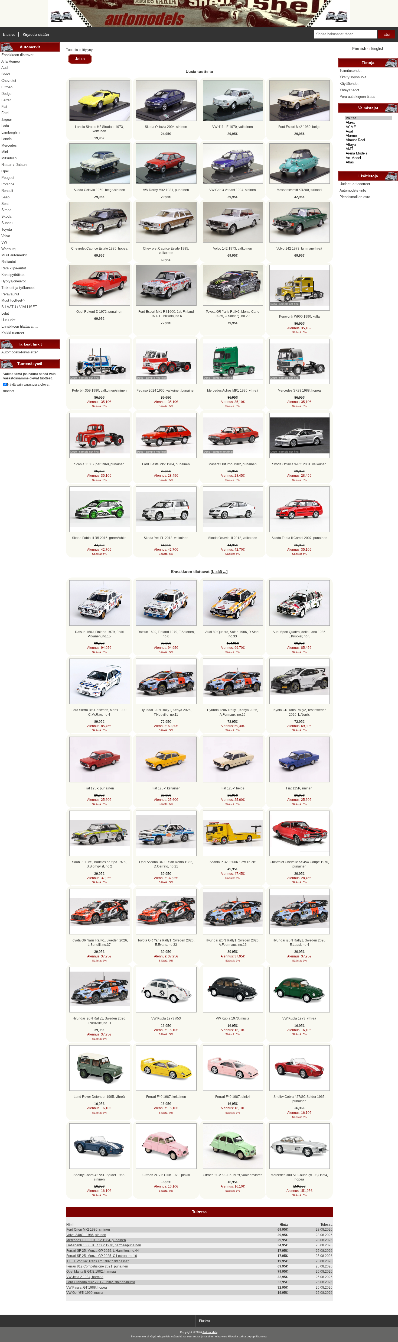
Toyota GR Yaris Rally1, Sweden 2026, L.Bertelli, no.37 (99, 942)
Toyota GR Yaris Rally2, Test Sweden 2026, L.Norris (299, 712)
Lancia (6, 139)
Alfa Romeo (10, 61)
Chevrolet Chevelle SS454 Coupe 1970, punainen (299, 864)
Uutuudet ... (10, 320)
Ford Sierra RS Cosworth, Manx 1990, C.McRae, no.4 (99, 712)
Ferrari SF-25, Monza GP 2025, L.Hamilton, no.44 (102, 1250)
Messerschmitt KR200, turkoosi (299, 190)
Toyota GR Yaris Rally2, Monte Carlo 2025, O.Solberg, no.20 (232, 314)
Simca (6, 210)
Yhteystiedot (349, 90)
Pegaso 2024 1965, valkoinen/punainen (165, 390)
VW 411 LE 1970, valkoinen (232, 126)
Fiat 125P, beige (232, 788)
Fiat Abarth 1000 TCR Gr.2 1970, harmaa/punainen (103, 1245)
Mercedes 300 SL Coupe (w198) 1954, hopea (299, 1177)
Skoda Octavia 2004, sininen (166, 126)
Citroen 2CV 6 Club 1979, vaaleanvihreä (233, 1175)
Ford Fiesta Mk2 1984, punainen (166, 464)
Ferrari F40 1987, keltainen (166, 1096)
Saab (5, 197)
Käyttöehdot (349, 84)
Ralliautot (8, 262)
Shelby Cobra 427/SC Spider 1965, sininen (99, 1177)
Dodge (6, 94)
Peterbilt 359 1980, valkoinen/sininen (99, 390)
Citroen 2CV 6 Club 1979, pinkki (166, 1175)
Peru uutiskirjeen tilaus (357, 97)
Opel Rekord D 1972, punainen (99, 311)
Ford (4, 113)
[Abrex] (368, 122)
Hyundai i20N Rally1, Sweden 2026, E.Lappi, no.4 (299, 942)
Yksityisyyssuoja (353, 77)
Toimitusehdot (350, 71)
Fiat (4, 107)
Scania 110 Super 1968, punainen (99, 464)
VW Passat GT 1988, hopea (86, 1287)
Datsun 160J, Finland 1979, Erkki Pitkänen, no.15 (99, 634)
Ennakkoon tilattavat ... (19, 326)
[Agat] (368, 131)
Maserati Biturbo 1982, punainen (232, 464)
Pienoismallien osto (355, 197)
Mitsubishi (9, 158)
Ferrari (6, 100)
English (377, 48)
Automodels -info (353, 190)
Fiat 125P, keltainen (166, 788)
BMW (5, 74)
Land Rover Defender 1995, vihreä (99, 1096)
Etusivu (9, 34)
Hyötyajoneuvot (13, 281)
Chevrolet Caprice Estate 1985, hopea (99, 248)
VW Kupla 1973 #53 (166, 1018)
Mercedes (9, 145)
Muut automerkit (14, 255)
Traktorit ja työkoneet (18, 288)
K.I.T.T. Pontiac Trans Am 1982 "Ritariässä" (97, 1261)
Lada (5, 126)
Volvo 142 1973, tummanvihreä (299, 248)
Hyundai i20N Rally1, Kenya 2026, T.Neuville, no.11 (166, 712)
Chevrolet (8, 81)
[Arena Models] (368, 153)
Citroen (6, 87)
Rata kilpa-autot (13, 268)
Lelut (5, 313)
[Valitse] (368, 118)
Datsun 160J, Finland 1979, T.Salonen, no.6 (166, 634)
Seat (5, 204)
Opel (5, 171)
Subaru (6, 223)
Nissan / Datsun (14, 165)
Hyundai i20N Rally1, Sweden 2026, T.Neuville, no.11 (99, 1020)
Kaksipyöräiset (13, 275)
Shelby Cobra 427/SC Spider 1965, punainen (299, 1099)
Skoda (6, 216)
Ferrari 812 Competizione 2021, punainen (97, 1266)
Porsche (7, 184)
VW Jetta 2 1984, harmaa (84, 1277)
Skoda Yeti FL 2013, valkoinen (166, 538)
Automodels (210, 1332)
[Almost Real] (368, 140)
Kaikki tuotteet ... (14, 333)
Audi (4, 68)
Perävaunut (10, 294)
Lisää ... (219, 571)
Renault (7, 191)
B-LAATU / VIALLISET (19, 307)
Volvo (5, 236)
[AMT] (368, 149)
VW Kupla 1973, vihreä (299, 1018)
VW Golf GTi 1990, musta (84, 1292)
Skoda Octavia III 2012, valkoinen (232, 538)
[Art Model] (368, 158)
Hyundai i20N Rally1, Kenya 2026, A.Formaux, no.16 (232, 712)
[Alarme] (368, 136)
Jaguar (6, 119)
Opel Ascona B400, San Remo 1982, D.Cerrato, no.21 (166, 864)
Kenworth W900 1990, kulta (299, 316)
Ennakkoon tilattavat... (19, 55)
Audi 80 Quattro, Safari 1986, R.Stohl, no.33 (232, 634)
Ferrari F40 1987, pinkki (232, 1096)
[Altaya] (368, 145)
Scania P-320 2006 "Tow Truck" (233, 862)
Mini (4, 152)
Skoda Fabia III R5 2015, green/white (99, 538)
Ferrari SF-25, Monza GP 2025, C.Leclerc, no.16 (101, 1255)
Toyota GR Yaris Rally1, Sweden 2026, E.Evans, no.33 (166, 942)
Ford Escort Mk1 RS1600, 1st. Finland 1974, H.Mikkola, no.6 (166, 314)
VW (4, 242)
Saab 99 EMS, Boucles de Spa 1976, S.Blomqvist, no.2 (99, 864)
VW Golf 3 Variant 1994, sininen (232, 190)
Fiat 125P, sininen (299, 788)
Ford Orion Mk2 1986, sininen (88, 1229)
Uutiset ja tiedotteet (355, 184)
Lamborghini (10, 132)
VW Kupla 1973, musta (232, 1018)
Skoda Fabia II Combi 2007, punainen (299, 538)
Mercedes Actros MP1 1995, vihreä (232, 390)
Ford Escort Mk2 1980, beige (299, 126)
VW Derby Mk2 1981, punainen (166, 190)
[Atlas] (368, 162)
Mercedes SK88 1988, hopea (299, 390)
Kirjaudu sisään (36, 34)
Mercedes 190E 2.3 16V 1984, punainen (96, 1240)
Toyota (6, 229)
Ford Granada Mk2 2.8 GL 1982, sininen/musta (100, 1282)
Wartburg (8, 249)
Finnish (359, 48)
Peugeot (7, 178)
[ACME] (368, 127)
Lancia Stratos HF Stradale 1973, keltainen (99, 129)
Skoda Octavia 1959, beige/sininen (99, 190)
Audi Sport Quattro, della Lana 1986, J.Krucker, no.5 (299, 634)
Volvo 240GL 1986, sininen (86, 1235)
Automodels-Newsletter (19, 352)
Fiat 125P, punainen (99, 788)
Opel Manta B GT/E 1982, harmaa (91, 1271)
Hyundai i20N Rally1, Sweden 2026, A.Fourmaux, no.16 (232, 942)
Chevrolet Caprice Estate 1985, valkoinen (166, 250)
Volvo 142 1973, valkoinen (232, 248)
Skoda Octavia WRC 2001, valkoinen (299, 464)
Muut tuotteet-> (13, 300)
